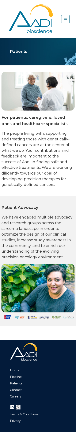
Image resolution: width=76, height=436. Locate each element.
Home (14, 370)
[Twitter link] (18, 407)
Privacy (15, 421)
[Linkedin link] (12, 407)
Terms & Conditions (24, 414)
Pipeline (16, 377)
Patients (16, 383)
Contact (16, 390)
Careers (15, 396)
